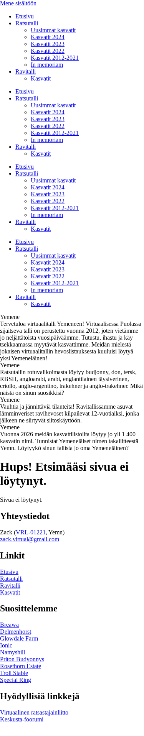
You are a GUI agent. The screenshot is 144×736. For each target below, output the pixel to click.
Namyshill (12, 652)
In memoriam (47, 64)
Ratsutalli (26, 23)
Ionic (6, 645)
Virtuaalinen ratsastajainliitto (34, 712)
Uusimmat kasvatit (53, 30)
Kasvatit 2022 (48, 51)
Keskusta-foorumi (21, 719)
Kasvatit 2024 (48, 37)
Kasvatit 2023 (48, 44)
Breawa (9, 624)
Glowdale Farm (19, 638)
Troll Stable (14, 673)
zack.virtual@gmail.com (29, 539)
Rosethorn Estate (20, 666)
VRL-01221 (31, 532)
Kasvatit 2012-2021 (55, 57)
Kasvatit (41, 78)
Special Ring (15, 680)
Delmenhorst (15, 631)
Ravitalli (25, 71)
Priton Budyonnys (22, 659)
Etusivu (24, 16)
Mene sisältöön (18, 3)
